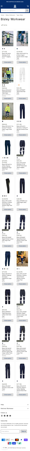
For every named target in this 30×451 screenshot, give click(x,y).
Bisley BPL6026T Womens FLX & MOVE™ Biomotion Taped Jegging (22, 165)
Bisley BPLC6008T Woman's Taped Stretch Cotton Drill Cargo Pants (22, 314)
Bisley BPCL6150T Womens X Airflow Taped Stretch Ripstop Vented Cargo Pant (22, 277)
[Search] (27, 10)
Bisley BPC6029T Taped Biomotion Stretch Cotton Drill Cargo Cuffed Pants (7, 351)
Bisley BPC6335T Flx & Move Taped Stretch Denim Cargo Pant (22, 56)
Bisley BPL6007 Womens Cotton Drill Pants (7, 387)
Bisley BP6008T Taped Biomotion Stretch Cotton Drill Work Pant (22, 240)
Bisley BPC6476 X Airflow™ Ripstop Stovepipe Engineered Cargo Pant (7, 277)
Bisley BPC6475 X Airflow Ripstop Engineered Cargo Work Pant (7, 167)
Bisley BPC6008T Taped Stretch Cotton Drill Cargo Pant (7, 239)
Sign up (24, 431)
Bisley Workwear (10, 15)
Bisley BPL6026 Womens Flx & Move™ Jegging (6, 55)
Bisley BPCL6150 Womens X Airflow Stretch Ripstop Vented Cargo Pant (7, 203)
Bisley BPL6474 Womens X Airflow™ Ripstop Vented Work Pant (22, 128)
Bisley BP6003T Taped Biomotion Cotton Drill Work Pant (6, 314)
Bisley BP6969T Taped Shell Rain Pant (21, 91)
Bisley (3, 58)
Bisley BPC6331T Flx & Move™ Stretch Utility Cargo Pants (7, 127)
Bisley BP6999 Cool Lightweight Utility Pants (22, 202)
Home (2, 15)
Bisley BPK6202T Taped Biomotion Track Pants (6, 91)
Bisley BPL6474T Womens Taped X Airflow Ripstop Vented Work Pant (21, 388)
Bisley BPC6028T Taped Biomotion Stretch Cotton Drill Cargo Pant (22, 351)
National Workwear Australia (6, 355)
